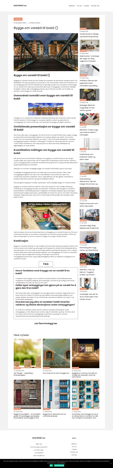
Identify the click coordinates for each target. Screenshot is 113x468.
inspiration (83, 29)
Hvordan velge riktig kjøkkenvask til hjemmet (89, 226)
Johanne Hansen (34, 22)
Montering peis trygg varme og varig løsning (89, 248)
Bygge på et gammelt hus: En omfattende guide (54, 415)
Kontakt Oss (95, 6)
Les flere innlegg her (45, 323)
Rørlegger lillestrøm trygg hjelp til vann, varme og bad (87, 107)
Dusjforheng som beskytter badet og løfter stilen (87, 157)
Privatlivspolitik (59, 465)
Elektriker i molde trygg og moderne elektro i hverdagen (89, 132)
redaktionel (18, 19)
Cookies (86, 6)
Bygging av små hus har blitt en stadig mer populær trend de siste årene (84, 375)
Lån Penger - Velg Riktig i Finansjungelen (23, 374)
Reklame (72, 6)
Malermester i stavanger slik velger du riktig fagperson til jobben (89, 58)
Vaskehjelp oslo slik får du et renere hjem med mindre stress (89, 296)
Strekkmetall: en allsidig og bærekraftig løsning (89, 35)
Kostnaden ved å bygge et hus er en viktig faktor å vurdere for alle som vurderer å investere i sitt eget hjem (85, 416)
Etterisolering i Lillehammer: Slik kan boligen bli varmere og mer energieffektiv (88, 181)
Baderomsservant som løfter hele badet (89, 204)
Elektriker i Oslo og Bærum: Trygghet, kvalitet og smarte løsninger (87, 272)
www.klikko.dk (40, 455)
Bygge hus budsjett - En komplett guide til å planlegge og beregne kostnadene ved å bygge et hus (27, 416)
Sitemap (74, 455)
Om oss (79, 6)
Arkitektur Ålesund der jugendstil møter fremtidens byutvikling (88, 83)
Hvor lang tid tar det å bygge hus (56, 373)
